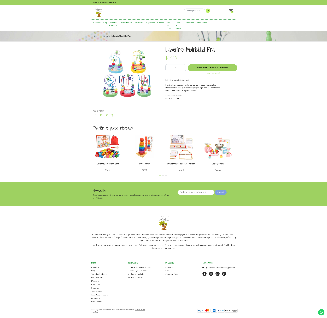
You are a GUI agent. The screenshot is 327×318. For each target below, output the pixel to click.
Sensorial (160, 23)
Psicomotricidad (126, 23)
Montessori (139, 23)
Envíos (167, 271)
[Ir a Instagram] (211, 273)
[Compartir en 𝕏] (100, 115)
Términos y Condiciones (137, 271)
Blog (105, 23)
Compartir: (98, 111)
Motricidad (104, 36)
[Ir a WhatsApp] (217, 273)
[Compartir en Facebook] (95, 115)
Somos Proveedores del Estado (140, 267)
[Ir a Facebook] (204, 273)
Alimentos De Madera (178, 25)
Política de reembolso (136, 274)
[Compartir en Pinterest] (106, 115)
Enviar (220, 192)
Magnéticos (150, 23)
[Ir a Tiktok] (224, 273)
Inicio (95, 36)
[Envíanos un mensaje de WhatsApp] (321, 312)
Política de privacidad (136, 278)
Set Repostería (218, 164)
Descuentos (189, 23)
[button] (230, 11)
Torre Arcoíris (144, 164)
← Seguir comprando (213, 73)
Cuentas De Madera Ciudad (108, 164)
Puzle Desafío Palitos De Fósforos (181, 164)
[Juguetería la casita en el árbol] (98, 13)
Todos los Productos (113, 24)
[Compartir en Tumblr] (112, 115)
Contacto (97, 23)
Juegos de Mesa (169, 25)
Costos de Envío (171, 274)
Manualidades (201, 23)
